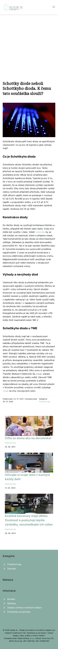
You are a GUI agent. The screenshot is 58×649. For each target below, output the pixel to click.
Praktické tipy (44, 402)
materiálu (40, 232)
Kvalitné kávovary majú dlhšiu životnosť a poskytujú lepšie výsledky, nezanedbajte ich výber (29, 520)
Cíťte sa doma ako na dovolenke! (28, 438)
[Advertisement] (29, 44)
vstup (5, 391)
